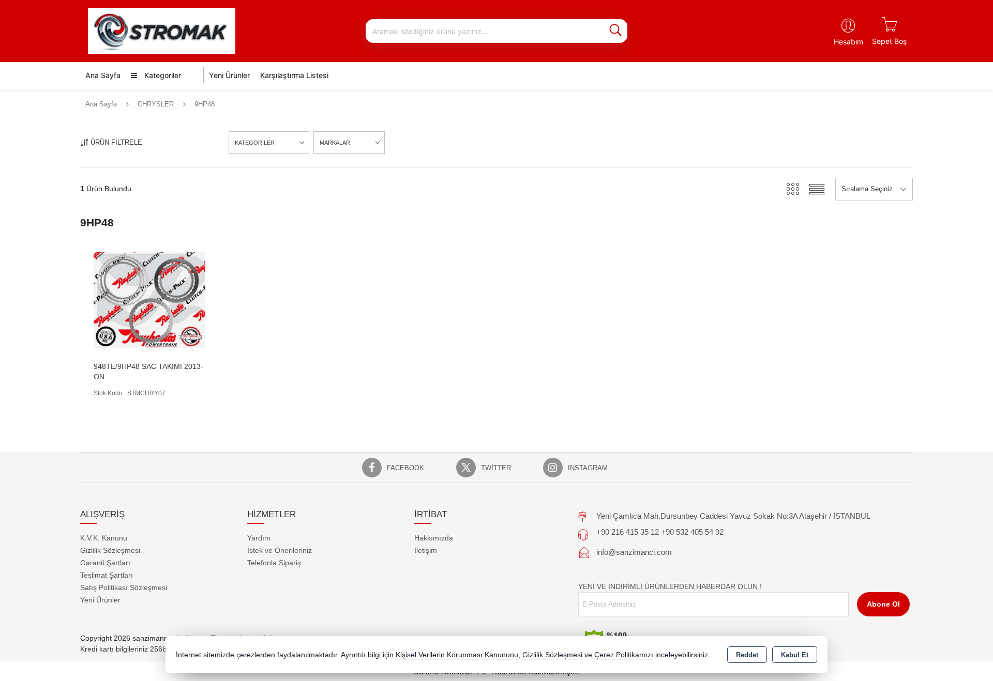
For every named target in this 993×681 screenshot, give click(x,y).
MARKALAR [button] (335, 143)
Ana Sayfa (103, 75)
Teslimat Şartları (106, 575)
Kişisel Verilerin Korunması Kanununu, (458, 655)
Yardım (258, 538)
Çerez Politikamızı (623, 655)
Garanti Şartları (105, 563)
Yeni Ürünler (100, 600)
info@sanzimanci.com (634, 552)
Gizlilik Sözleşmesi (110, 550)
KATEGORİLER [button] (255, 143)
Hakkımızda (433, 538)
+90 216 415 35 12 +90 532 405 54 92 (660, 532)
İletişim (425, 550)
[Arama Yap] (615, 31)
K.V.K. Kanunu (103, 538)
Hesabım (848, 41)
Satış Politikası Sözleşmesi (123, 587)
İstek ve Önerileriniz (279, 550)
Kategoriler (161, 75)
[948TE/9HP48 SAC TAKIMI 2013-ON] (149, 299)
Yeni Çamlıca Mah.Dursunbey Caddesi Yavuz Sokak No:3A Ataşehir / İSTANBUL (733, 516)
